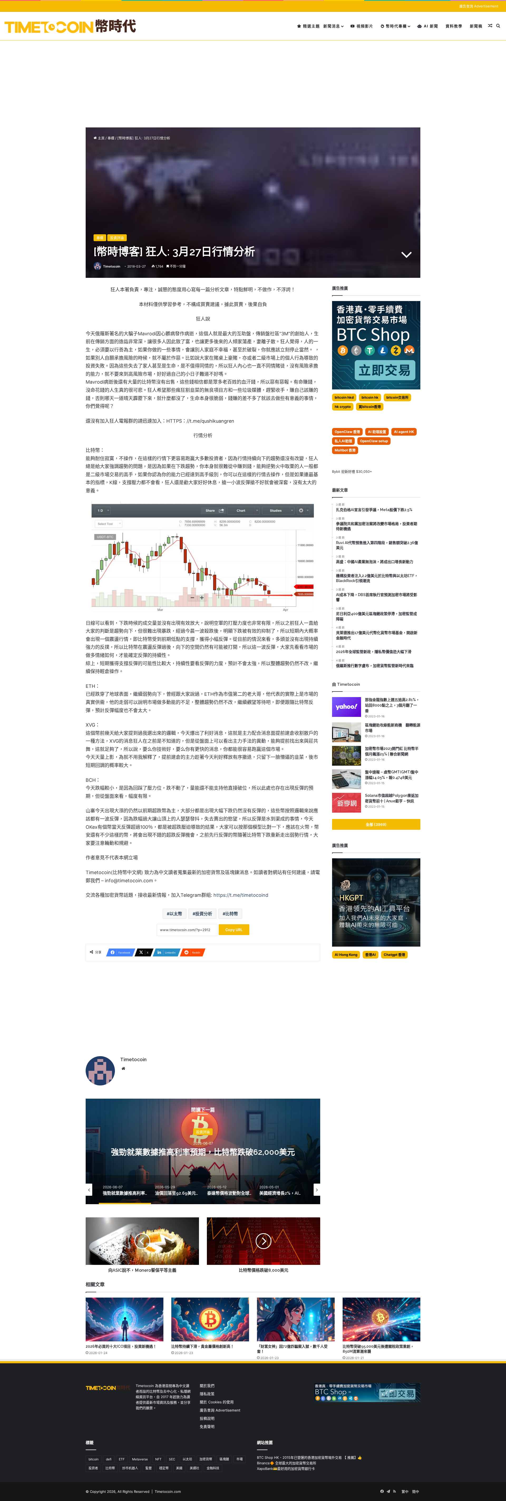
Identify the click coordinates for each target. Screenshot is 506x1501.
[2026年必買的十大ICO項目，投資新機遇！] (124, 1319)
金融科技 (213, 1468)
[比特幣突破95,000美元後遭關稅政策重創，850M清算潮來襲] (381, 1319)
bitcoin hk (370, 397)
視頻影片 (364, 26)
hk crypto (343, 406)
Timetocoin (111, 266)
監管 (148, 1468)
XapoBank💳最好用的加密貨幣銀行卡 (286, 1468)
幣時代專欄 (396, 26)
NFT (158, 1459)
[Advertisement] (253, 80)
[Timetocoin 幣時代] (70, 26)
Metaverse (140, 1459)
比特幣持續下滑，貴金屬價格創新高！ (202, 1346)
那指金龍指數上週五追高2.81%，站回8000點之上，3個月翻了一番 (392, 705)
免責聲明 (207, 1426)
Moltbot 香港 (345, 450)
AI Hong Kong (346, 954)
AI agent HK (404, 432)
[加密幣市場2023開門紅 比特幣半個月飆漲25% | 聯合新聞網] (346, 756)
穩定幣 (164, 1468)
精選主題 (311, 26)
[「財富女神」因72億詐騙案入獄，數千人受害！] (296, 1319)
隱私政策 (207, 1394)
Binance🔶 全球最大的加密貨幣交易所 (286, 1463)
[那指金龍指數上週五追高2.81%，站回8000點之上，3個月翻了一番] (346, 707)
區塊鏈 (224, 1459)
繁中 (405, 1491)
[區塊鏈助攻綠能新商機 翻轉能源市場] (346, 732)
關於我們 (207, 1386)
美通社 (194, 1468)
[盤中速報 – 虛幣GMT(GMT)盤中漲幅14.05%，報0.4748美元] (346, 779)
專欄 (111, 138)
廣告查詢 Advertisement (479, 6)
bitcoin (94, 1459)
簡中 (415, 1491)
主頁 (101, 138)
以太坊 (187, 1459)
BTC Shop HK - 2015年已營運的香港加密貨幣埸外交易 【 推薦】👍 (309, 1457)
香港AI (370, 954)
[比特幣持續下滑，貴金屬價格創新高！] (210, 1319)
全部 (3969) (376, 824)
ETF (122, 1459)
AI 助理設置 (377, 432)
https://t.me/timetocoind (240, 895)
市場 (239, 1459)
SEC (172, 1459)
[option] (203, 1151)
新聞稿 (476, 26)
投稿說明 (207, 1418)
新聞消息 (331, 26)
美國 (179, 1468)
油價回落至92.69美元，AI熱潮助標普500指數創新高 (203, 1152)
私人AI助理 (343, 441)
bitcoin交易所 (397, 397)
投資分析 (203, 913)
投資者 (93, 1468)
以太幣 (175, 913)
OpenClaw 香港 (347, 432)
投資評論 (117, 238)
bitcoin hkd (344, 397)
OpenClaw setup (374, 441)
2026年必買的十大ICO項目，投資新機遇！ (121, 1346)
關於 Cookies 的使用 (217, 1402)
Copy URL (234, 929)
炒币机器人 (130, 1468)
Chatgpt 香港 (394, 954)
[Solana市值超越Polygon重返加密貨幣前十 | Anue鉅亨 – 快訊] (346, 803)
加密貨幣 (206, 1459)
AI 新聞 (430, 26)
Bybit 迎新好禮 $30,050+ (352, 471)
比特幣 (231, 913)
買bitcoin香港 (370, 406)
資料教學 (454, 26)
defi (108, 1459)
